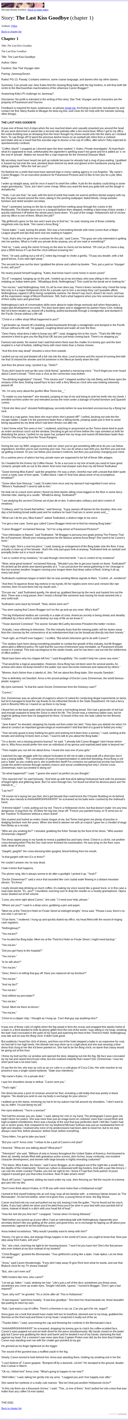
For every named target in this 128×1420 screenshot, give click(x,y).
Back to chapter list (11, 31)
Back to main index (38, 9)
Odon (14, 26)
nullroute (122, 1414)
